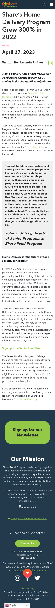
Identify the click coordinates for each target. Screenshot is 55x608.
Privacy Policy (27, 589)
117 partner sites (34, 147)
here (34, 501)
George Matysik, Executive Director (28, 518)
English (13, 605)
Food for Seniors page (25, 399)
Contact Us (27, 543)
